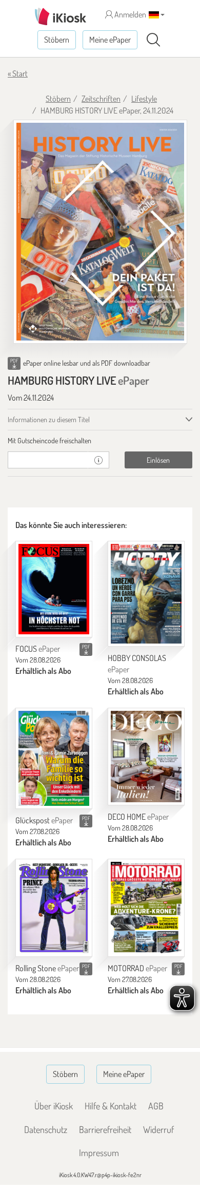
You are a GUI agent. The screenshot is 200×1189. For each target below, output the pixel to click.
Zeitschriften (101, 98)
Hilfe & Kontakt (110, 1105)
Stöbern (56, 39)
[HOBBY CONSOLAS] (146, 593)
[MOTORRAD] (146, 908)
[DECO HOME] (146, 756)
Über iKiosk (53, 1105)
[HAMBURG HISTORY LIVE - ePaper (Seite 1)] (100, 232)
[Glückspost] (53, 758)
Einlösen (158, 460)
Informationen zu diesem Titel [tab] (49, 419)
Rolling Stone (47, 968)
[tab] (100, 440)
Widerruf (158, 1129)
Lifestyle (144, 98)
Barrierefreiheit (105, 1129)
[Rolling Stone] (53, 908)
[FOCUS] (53, 589)
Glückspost (44, 820)
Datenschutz (45, 1129)
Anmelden (129, 14)
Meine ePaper (110, 39)
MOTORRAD (137, 968)
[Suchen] (153, 40)
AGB (156, 1105)
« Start (18, 73)
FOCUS (37, 649)
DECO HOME (138, 816)
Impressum (99, 1152)
